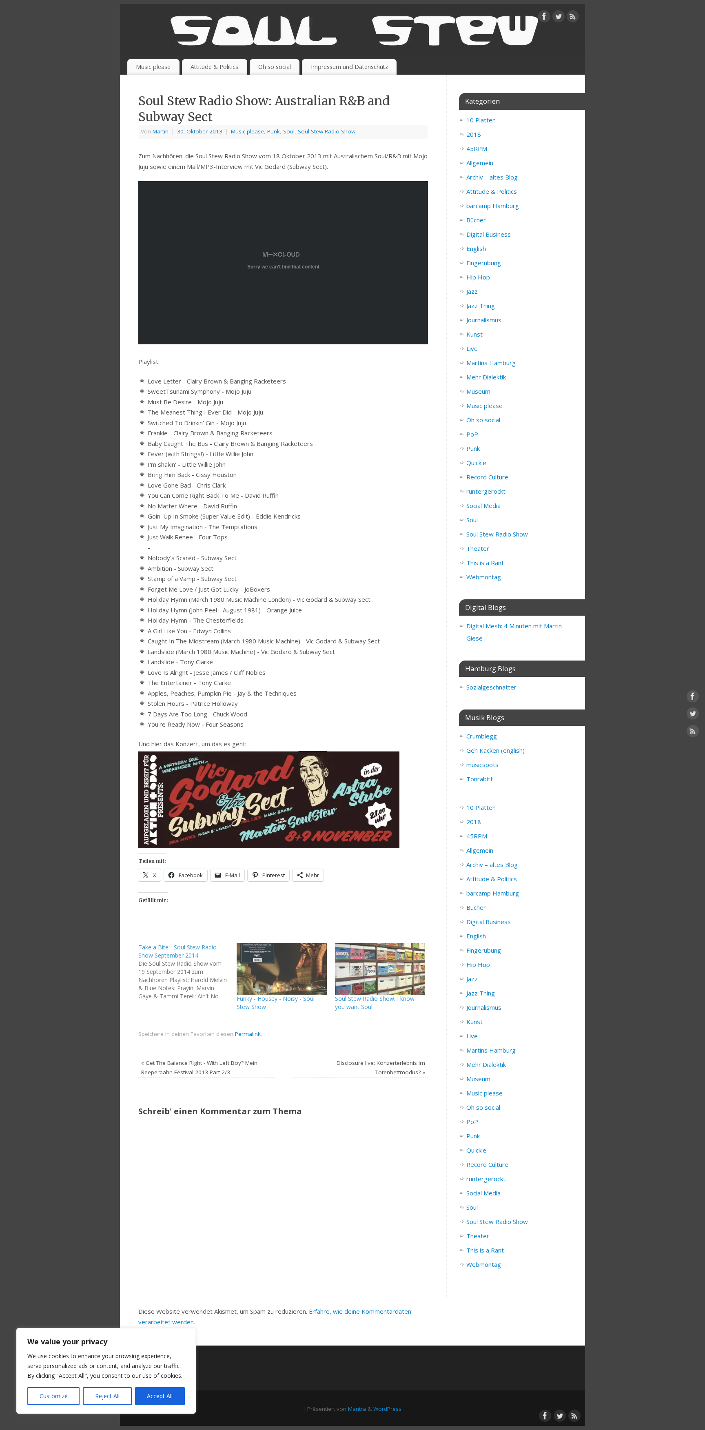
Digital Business (488, 234)
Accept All (160, 1396)
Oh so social (274, 67)
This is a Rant (485, 563)
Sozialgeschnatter (491, 687)
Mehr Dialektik (486, 377)
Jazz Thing (480, 306)
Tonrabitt (479, 779)
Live (472, 348)
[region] (106, 1371)
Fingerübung (483, 263)
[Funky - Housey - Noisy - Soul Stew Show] (282, 969)
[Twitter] (558, 18)
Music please (153, 67)
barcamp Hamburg (492, 206)
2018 (473, 134)
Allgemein (479, 163)
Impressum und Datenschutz (349, 67)
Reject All (107, 1396)
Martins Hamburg (491, 363)
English (476, 248)
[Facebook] (544, 18)
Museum (478, 391)
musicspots (482, 764)
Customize (54, 1396)
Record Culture (487, 477)
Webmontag (483, 577)
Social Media (483, 505)
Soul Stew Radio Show (326, 131)
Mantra (357, 1408)
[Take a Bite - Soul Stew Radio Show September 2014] (187, 971)
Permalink (248, 1034)
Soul (289, 131)
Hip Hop (478, 277)
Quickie (476, 463)
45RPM (476, 148)
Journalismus (483, 320)
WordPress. (388, 1408)
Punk (273, 131)
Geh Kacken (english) (495, 750)
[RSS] (573, 18)
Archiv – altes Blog (492, 177)
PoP (472, 434)
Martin (160, 131)
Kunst (474, 334)
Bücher (476, 220)
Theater (477, 548)
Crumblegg (481, 736)
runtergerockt (485, 491)
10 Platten (481, 120)
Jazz (472, 291)
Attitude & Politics (214, 67)
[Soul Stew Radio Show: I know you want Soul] (380, 969)
